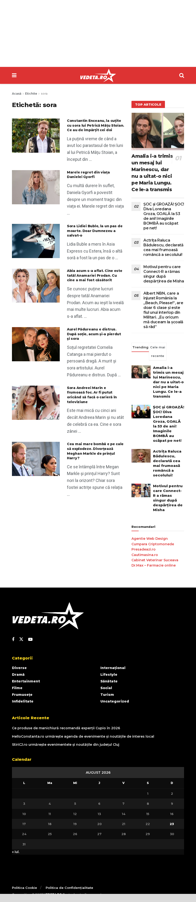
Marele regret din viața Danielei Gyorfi (88, 174)
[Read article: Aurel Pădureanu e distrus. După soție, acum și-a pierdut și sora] (36, 344)
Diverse (19, 668)
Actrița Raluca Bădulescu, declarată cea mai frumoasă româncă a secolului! (163, 247)
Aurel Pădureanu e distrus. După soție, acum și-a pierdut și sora (94, 334)
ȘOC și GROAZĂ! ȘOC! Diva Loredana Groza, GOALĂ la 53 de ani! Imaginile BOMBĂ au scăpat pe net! (163, 216)
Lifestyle (108, 674)
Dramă (18, 674)
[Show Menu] (14, 75)
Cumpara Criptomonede (152, 544)
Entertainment (26, 681)
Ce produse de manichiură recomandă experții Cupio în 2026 (66, 728)
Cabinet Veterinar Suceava (154, 560)
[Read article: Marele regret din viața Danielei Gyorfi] (36, 187)
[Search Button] (181, 75)
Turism (107, 694)
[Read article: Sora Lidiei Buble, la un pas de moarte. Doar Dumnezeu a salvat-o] (36, 241)
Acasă (16, 93)
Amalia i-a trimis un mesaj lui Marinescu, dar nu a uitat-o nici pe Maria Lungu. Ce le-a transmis (168, 382)
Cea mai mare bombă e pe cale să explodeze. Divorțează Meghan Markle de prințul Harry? (95, 451)
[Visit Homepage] (98, 75)
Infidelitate (22, 701)
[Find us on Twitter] (21, 639)
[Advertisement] (98, 33)
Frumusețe (22, 694)
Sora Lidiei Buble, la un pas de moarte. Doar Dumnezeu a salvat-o (94, 231)
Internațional (112, 668)
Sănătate (109, 681)
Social (106, 688)
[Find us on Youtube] (30, 639)
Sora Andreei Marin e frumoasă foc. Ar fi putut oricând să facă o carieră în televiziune (92, 395)
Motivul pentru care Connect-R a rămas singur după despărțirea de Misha (163, 274)
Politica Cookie (24, 888)
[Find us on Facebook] (13, 639)
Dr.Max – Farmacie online (153, 565)
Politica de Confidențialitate (69, 888)
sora (44, 93)
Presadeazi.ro (143, 549)
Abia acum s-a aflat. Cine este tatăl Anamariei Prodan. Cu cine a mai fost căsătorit (94, 275)
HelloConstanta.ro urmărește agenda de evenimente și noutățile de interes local (83, 736)
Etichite (31, 93)
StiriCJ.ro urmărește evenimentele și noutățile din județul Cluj (65, 744)
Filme (17, 688)
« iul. (15, 852)
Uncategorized (114, 701)
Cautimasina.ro (144, 555)
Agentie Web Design (149, 538)
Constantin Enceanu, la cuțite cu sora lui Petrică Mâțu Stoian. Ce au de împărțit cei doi (95, 125)
